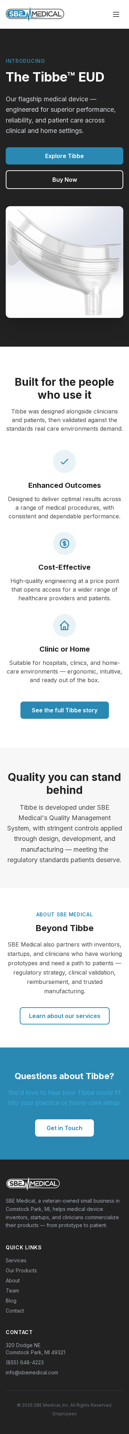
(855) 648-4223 (25, 1362)
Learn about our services (64, 1015)
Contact (15, 1311)
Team (12, 1290)
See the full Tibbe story (64, 710)
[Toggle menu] (116, 14)
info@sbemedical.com (32, 1372)
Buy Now (64, 179)
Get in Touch (64, 1128)
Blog (11, 1300)
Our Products (21, 1270)
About (13, 1280)
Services (16, 1260)
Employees (65, 1413)
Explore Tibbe (64, 155)
